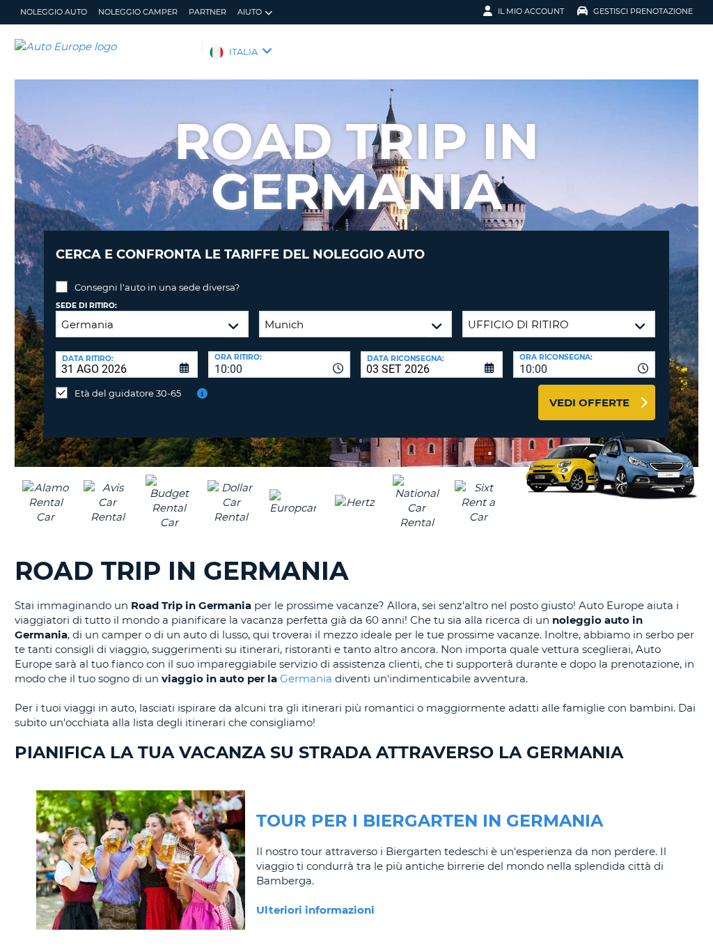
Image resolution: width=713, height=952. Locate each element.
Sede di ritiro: (86, 305)
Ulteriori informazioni (315, 909)
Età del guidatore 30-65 (128, 393)
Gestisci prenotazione (643, 11)
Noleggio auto (53, 12)
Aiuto (249, 12)
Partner (207, 12)
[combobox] (279, 364)
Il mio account (531, 11)
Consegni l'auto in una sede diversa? (157, 287)
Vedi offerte (589, 402)
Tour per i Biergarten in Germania (429, 821)
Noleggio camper (138, 12)
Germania (306, 678)
